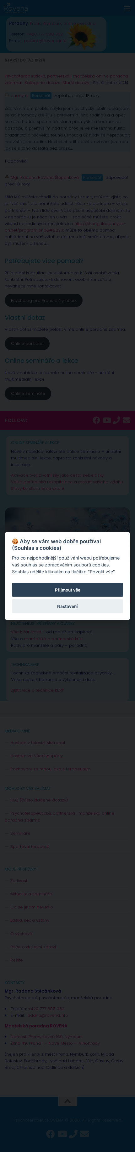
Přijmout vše (67, 589)
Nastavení (67, 606)
